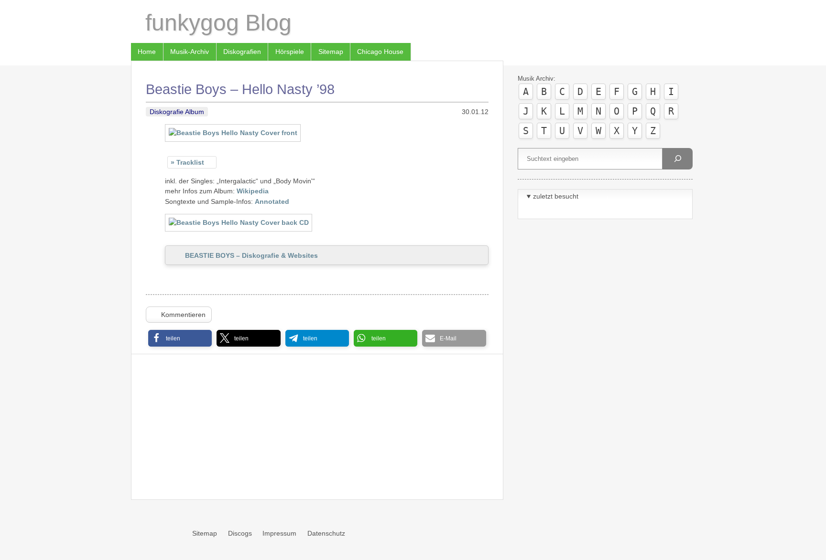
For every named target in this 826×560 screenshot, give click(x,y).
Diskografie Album (177, 112)
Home (147, 51)
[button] (180, 338)
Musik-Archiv (189, 51)
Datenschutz (326, 533)
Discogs (240, 533)
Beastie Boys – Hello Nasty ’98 (240, 89)
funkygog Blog (218, 22)
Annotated (272, 201)
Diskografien (242, 51)
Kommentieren (183, 314)
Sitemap (330, 51)
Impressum (279, 533)
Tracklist (190, 162)
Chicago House (380, 51)
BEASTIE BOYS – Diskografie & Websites (251, 255)
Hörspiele (289, 51)
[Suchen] (677, 158)
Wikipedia (253, 191)
